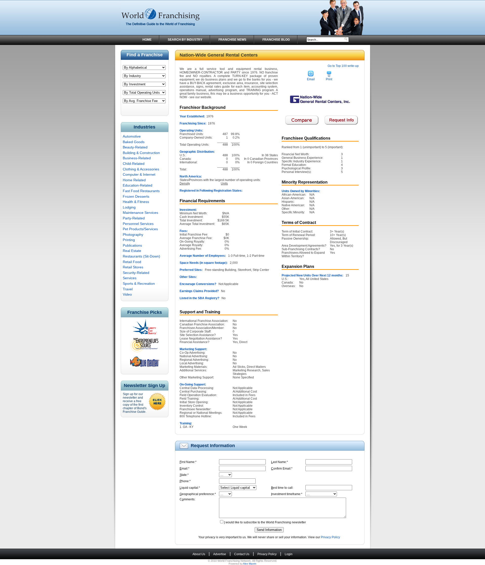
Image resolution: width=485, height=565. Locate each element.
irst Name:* (188, 462)
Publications (132, 245)
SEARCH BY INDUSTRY (185, 39)
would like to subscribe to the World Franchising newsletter (265, 522)
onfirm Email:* (282, 468)
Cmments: (187, 499)
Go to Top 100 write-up (343, 66)
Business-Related (137, 158)
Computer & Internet (139, 174)
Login (289, 554)
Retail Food (132, 262)
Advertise (219, 554)
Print (329, 79)
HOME (147, 39)
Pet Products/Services (140, 229)
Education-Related (137, 185)
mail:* (184, 468)
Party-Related (134, 218)
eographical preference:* (198, 494)
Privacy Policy (330, 537)
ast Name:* (279, 462)
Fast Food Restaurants (141, 191)
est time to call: (282, 488)
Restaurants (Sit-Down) (141, 256)
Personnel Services (138, 224)
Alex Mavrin (249, 563)
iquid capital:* (190, 488)
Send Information (269, 530)
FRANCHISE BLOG (276, 39)
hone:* (185, 481)
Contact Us (241, 554)
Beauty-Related (135, 147)
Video (127, 294)
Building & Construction (141, 153)
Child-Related (133, 164)
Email (311, 79)
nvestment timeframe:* (286, 494)
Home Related (134, 180)
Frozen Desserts (136, 196)
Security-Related (136, 273)
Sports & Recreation (139, 283)
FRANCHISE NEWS (232, 39)
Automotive (132, 136)
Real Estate (132, 251)
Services (129, 278)
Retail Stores (133, 267)
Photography (133, 235)
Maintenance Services (140, 213)
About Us (198, 554)
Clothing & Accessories (141, 169)
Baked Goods (133, 142)
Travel (128, 289)
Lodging (129, 207)
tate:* (184, 475)
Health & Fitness (136, 202)
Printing (129, 240)
